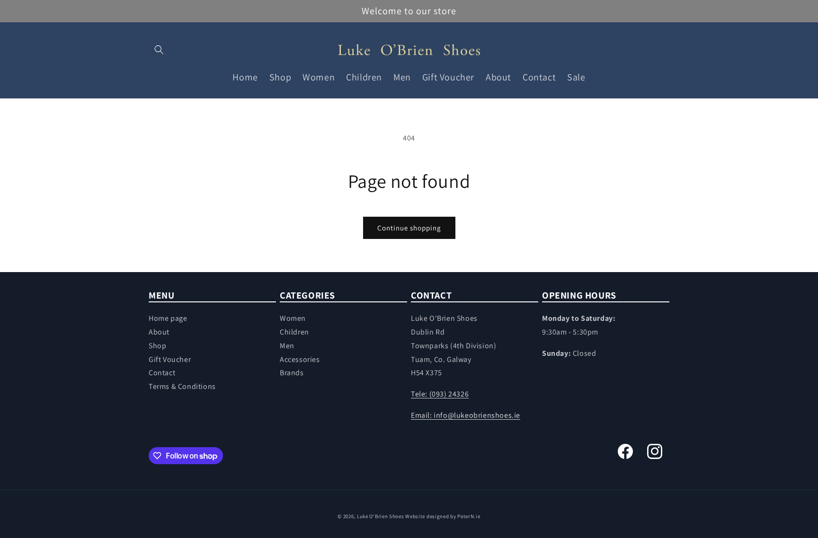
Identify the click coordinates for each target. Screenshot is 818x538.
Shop (157, 346)
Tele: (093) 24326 (440, 394)
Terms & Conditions (182, 386)
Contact (162, 373)
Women (293, 318)
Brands (292, 373)
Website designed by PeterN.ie (442, 516)
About (159, 332)
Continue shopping (409, 227)
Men (287, 346)
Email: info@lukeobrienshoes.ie (465, 415)
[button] (159, 49)
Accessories (300, 359)
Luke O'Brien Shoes (380, 516)
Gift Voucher (170, 359)
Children (294, 332)
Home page (168, 318)
